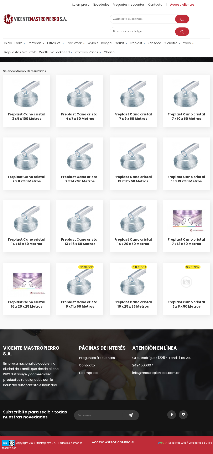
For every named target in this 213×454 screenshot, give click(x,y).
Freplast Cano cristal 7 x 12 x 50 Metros (186, 241)
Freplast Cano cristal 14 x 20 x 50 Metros (133, 241)
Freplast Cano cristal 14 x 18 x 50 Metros (26, 241)
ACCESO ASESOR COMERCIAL (113, 442)
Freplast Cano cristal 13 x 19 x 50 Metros (186, 179)
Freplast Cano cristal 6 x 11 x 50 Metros (80, 304)
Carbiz (120, 43)
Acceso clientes (182, 4)
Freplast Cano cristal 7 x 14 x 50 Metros (80, 179)
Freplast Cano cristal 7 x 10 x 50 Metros (186, 116)
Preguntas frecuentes (129, 4)
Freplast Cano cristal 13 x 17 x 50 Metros (133, 179)
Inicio (8, 43)
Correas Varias (87, 52)
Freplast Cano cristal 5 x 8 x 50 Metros (186, 304)
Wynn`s (93, 43)
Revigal (106, 43)
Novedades (101, 4)
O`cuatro (171, 43)
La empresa (80, 4)
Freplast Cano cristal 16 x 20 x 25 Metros (26, 304)
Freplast (136, 43)
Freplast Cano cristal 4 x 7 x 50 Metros (80, 116)
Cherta (109, 52)
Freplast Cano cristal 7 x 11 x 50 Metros (26, 179)
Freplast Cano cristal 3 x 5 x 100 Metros (26, 116)
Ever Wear (75, 43)
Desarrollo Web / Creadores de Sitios (190, 442)
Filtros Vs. (54, 43)
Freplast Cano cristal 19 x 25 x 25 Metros (133, 304)
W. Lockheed (61, 52)
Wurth (43, 52)
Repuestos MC (15, 52)
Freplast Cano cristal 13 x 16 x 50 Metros (80, 241)
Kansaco (154, 43)
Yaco (187, 43)
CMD (33, 52)
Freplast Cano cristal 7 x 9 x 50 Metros (133, 116)
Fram (19, 43)
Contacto (87, 365)
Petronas (35, 43)
